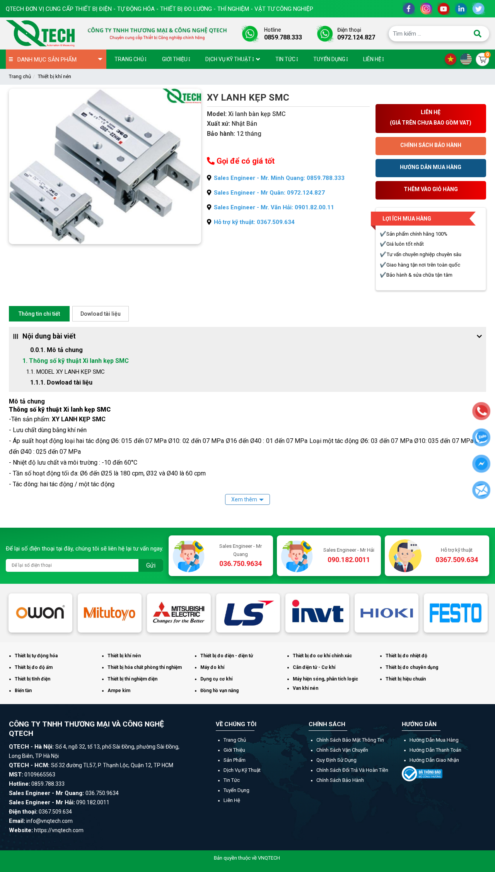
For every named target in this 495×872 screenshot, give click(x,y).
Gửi (150, 565)
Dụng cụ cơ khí (216, 679)
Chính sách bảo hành (340, 780)
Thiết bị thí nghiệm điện (132, 679)
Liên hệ (232, 800)
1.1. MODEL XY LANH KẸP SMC (65, 371)
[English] (468, 58)
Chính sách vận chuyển (342, 750)
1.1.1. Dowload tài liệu (61, 382)
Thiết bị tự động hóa (36, 655)
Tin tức (232, 780)
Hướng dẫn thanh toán (435, 750)
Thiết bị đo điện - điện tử (226, 655)
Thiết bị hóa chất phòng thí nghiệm (145, 667)
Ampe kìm (119, 690)
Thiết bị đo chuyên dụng (412, 667)
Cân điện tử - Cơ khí (314, 667)
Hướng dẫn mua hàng (434, 740)
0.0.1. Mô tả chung (56, 350)
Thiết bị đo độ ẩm (34, 667)
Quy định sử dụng (336, 760)
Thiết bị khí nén (54, 76)
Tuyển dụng (236, 790)
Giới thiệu (234, 750)
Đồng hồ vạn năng (219, 690)
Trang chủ (20, 76)
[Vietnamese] (452, 58)
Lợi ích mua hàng (406, 218)
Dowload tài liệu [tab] (100, 314)
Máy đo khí (212, 667)
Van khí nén (305, 688)
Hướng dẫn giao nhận (434, 760)
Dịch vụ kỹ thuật (242, 770)
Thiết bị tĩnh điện (32, 679)
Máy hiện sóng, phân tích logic (325, 679)
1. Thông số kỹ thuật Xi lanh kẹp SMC (75, 360)
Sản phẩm (235, 760)
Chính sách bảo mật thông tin (350, 740)
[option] (40, 613)
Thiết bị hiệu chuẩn (406, 679)
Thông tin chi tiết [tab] (39, 314)
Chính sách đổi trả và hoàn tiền (352, 770)
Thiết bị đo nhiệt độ (406, 655)
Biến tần (23, 690)
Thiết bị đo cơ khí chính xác (322, 655)
